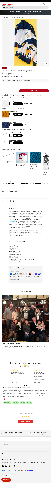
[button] (45, 7)
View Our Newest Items (30, 1)
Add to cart (34, 90)
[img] (25, 365)
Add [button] (11, 183)
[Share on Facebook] (10, 201)
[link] (8, 156)
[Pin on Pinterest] (13, 201)
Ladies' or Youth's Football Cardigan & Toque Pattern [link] (21, 165)
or (28, 103)
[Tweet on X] (7, 201)
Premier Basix (12, 221)
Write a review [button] (25, 421)
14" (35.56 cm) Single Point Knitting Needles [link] (8, 162)
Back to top (25, 438)
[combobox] (25, 7)
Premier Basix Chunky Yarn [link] (33, 165)
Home (3, 17)
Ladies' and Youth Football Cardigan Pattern (15, 17)
